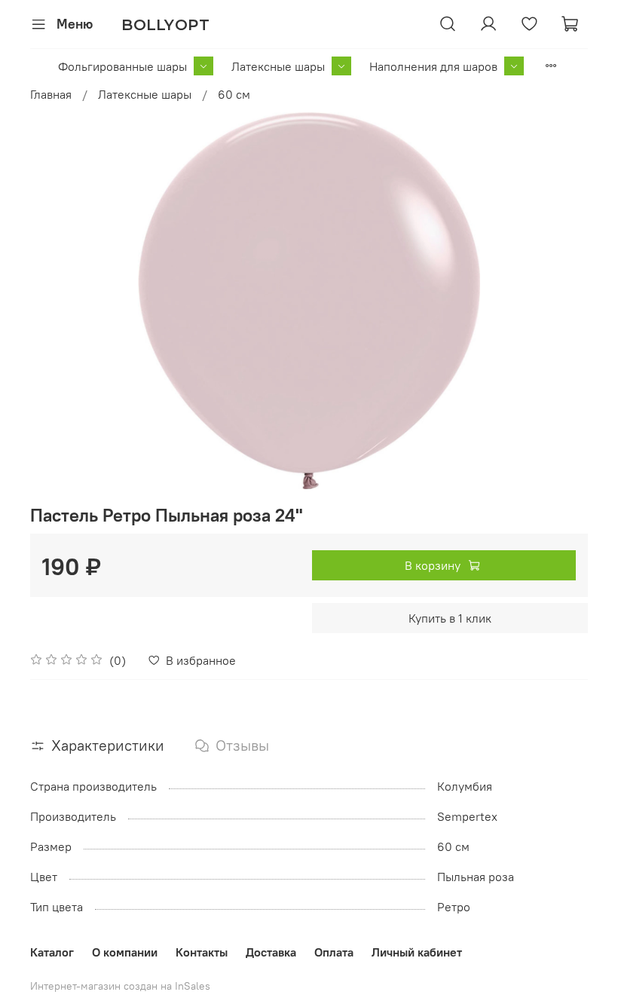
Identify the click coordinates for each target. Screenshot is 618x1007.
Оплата (333, 952)
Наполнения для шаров (433, 66)
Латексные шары (278, 66)
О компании (125, 952)
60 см (234, 94)
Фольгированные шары (122, 66)
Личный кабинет (417, 952)
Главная (51, 94)
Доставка (271, 952)
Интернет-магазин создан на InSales (120, 986)
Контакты (202, 952)
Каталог (52, 952)
